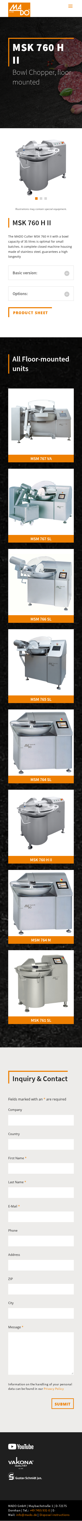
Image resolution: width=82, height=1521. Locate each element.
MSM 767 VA (41, 458)
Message (15, 1327)
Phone (12, 1230)
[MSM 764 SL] (41, 742)
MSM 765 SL (41, 699)
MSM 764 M (41, 940)
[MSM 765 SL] (41, 662)
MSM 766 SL (41, 619)
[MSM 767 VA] (41, 421)
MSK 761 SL (41, 1020)
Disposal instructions (55, 1515)
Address (14, 1254)
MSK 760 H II (41, 859)
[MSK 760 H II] (41, 823)
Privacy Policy (54, 1389)
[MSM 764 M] (41, 903)
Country (14, 1134)
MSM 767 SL (41, 538)
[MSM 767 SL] (41, 502)
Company (15, 1109)
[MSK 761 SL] (41, 983)
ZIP (10, 1279)
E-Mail (14, 1206)
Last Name (17, 1182)
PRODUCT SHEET (30, 312)
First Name (17, 1158)
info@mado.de (26, 1515)
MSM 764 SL (41, 779)
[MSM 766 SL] (41, 582)
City (11, 1303)
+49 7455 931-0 (40, 1510)
